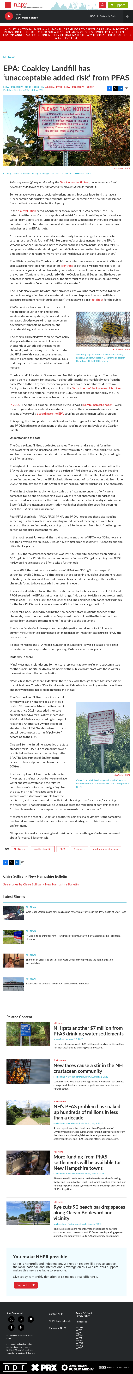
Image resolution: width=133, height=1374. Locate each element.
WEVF (79, 1332)
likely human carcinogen (97, 404)
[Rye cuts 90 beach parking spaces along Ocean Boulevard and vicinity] (28, 1213)
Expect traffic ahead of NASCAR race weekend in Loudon (57, 983)
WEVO (79, 1343)
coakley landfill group (105, 849)
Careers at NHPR (57, 1328)
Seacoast (79, 849)
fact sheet (96, 299)
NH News (9, 57)
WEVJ (79, 1338)
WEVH (79, 1335)
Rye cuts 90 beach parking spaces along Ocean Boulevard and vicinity (89, 1212)
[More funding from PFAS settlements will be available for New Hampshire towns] (28, 1163)
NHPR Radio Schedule (60, 1321)
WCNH (79, 1327)
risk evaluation (27, 211)
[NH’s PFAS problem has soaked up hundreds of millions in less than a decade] (28, 1112)
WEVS (79, 1348)
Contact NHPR (56, 1314)
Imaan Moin (59, 1039)
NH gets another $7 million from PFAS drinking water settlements (89, 1030)
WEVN (79, 1340)
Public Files (81, 1321)
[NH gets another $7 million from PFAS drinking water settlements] (28, 1034)
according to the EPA (50, 413)
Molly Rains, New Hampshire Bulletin (72, 1076)
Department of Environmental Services (96, 388)
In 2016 (14, 404)
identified (67, 265)
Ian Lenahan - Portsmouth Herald (70, 1224)
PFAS (63, 849)
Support (119, 5)
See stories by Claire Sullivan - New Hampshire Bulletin (41, 884)
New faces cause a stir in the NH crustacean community (88, 1068)
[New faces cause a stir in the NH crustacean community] (28, 1071)
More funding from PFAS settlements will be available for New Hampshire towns (87, 1162)
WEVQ (79, 1345)
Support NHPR (26, 1285)
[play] (9, 16)
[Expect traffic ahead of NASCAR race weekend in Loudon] (13, 984)
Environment (60, 1060)
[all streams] (128, 16)
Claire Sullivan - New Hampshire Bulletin (69, 87)
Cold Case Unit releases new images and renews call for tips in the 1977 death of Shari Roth (76, 911)
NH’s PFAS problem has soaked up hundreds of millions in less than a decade (87, 1112)
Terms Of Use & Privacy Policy (84, 1314)
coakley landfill (42, 849)
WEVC (79, 1330)
